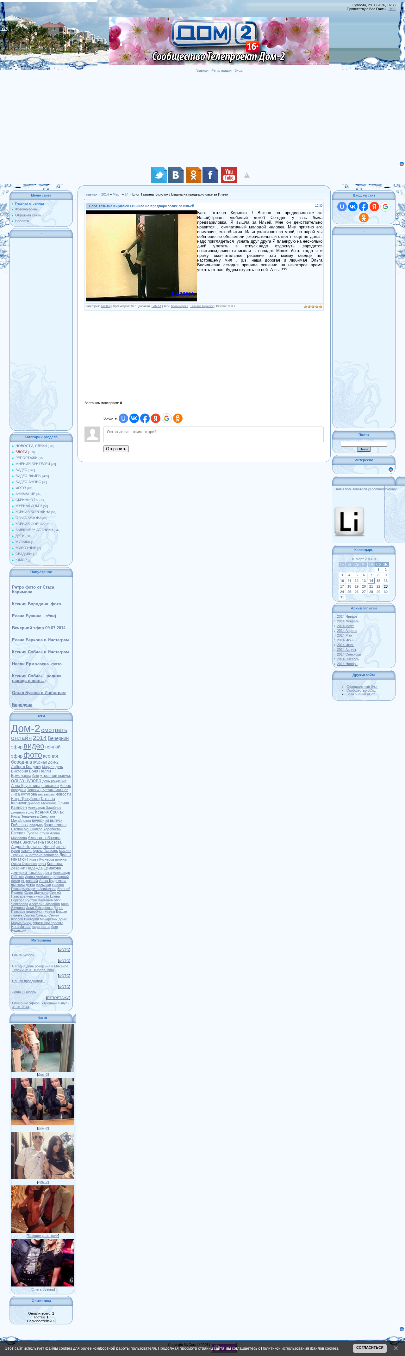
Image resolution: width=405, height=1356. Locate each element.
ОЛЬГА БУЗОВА (28, 518)
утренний (29, 881)
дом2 (63, 919)
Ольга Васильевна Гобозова (36, 842)
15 (378, 581)
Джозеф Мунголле (42, 803)
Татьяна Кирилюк (202, 306)
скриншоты (41, 927)
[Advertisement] (190, 116)
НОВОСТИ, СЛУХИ (31, 446)
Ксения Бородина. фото (36, 604)
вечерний (61, 877)
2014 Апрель (347, 631)
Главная (202, 70)
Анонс (65, 786)
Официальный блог (362, 686)
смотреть (54, 730)
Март (117, 194)
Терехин (33, 790)
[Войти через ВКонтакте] (134, 418)
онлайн (21, 738)
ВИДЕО (22, 470)
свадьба (36, 825)
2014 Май (344, 635)
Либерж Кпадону (26, 767)
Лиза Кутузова (24, 794)
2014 (40, 738)
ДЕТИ (20, 536)
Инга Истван (21, 927)
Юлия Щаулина (36, 892)
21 (371, 586)
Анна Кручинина (25, 786)
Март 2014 (364, 559)
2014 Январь (347, 616)
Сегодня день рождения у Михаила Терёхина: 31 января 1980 (40, 968)
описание (50, 786)
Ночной (49, 847)
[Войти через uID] (123, 418)
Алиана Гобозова (44, 837)
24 (342, 592)
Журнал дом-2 (46, 762)
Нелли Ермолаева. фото (37, 664)
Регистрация (221, 70)
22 (378, 586)
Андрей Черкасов (26, 846)
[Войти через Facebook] (145, 418)
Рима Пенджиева (25, 816)
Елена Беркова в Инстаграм (40, 640)
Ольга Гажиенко (24, 864)
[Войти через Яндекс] (155, 418)
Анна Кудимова (52, 881)
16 (386, 581)
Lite (46, 896)
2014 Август (346, 649)
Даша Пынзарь (24, 992)
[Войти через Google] (167, 418)
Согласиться (369, 1347)
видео (33, 746)
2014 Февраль (348, 621)
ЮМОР (21, 560)
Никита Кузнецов (40, 859)
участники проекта (48, 923)
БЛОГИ (21, 452)
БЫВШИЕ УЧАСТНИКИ (34, 530)
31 (342, 597)
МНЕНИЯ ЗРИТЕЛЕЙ (33, 464)
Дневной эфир (22, 812)
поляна (60, 859)
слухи (44, 833)
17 (342, 586)
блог (35, 776)
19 (356, 586)
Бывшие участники (43, 1236)
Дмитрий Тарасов (26, 872)
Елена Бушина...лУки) (34, 616)
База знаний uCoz (360, 694)
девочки (18, 868)
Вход (238, 70)
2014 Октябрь (348, 659)
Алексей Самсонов (44, 904)
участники (34, 896)
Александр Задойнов (44, 807)
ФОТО (21, 488)
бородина (18, 790)
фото (32, 754)
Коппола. (55, 864)
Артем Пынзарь (45, 851)
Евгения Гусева (25, 833)
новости (63, 794)
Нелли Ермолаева (31, 773)
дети (47, 872)
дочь (59, 767)
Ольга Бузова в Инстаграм (39, 692)
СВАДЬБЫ (24, 554)
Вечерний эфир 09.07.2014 (38, 628)
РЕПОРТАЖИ (27, 458)
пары (42, 864)
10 (342, 581)
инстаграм (46, 794)
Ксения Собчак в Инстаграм (40, 652)
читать (26, 851)
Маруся (48, 767)
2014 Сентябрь (349, 654)
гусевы (49, 911)
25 (349, 592)
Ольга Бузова (23, 955)
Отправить (116, 448)
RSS (392, 9)
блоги (15, 881)
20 (364, 586)
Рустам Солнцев (54, 790)
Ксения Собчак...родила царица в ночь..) (36, 678)
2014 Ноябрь (347, 664)
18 (349, 586)
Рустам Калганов (39, 900)
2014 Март (345, 626)
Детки (30, 885)
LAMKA (156, 306)
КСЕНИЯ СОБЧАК (30, 524)
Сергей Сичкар (35, 915)
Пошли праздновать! (28, 981)
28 (371, 592)
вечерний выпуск (47, 820)
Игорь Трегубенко (25, 799)
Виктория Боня (24, 771)
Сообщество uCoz (361, 690)
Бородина (22, 704)
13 (364, 581)
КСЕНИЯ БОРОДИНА (33, 512)
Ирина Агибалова (39, 877)
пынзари (18, 885)
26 (356, 592)
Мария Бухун (21, 923)
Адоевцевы (52, 829)
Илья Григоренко (39, 908)
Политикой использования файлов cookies (299, 1348)
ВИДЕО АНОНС (28, 482)
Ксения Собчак (49, 812)
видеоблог (34, 911)
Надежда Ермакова (43, 868)
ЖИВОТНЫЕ (26, 548)
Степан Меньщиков (26, 829)
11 (349, 581)
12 (356, 581)
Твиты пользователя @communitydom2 (365, 489)
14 (126, 194)
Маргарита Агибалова (39, 889)
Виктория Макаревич (41, 919)
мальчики (43, 885)
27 (364, 592)
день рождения (54, 781)
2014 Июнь (345, 640)
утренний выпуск (55, 775)
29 (378, 592)
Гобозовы (19, 825)
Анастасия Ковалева (42, 855)
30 (386, 592)
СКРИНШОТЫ (27, 500)
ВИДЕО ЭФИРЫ (28, 476)
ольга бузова (26, 780)
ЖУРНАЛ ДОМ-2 (29, 506)
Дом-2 (25, 728)
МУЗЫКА (23, 542)
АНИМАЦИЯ (25, 494)
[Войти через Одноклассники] (178, 418)
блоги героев (55, 825)
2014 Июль (345, 645)
